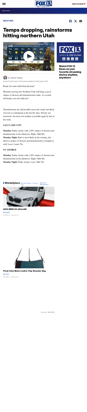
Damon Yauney (17, 78)
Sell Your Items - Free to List (29, 184)
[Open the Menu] (4, 4)
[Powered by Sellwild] (51, 312)
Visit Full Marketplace (44, 183)
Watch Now (78, 4)
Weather (8, 21)
